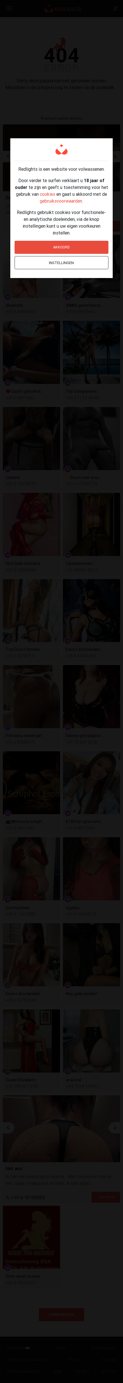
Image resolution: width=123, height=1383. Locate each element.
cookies (47, 194)
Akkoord (61, 247)
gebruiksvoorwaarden (61, 201)
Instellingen (61, 262)
